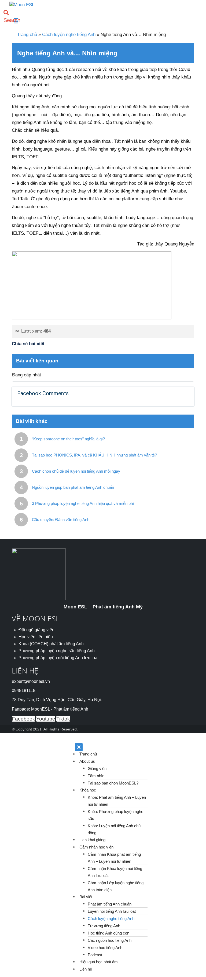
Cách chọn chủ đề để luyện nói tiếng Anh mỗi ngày (76, 471)
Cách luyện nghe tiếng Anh (68, 34)
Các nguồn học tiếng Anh (109, 940)
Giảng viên (97, 768)
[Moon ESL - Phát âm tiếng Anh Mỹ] (21, 4)
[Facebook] (63, 343)
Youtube (45, 719)
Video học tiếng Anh (105, 947)
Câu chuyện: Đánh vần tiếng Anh (60, 519)
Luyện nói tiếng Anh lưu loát (112, 911)
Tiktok (63, 719)
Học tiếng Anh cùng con (108, 932)
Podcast (95, 954)
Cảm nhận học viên (96, 847)
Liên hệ (85, 969)
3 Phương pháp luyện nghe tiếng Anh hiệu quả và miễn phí (83, 503)
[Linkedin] (74, 343)
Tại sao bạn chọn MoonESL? (113, 782)
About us (87, 761)
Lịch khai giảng (92, 839)
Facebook (23, 719)
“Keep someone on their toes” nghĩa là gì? (68, 439)
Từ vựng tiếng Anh (104, 925)
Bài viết (85, 896)
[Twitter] (52, 343)
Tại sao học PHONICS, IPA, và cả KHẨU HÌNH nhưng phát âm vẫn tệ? (94, 455)
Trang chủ (27, 34)
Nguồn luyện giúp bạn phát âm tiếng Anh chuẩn (73, 487)
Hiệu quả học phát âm (98, 962)
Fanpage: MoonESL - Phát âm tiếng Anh (50, 709)
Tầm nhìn (96, 775)
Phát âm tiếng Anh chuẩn (109, 903)
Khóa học (87, 790)
